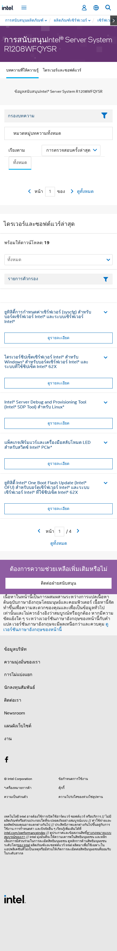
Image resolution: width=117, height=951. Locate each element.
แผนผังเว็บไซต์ (17, 726)
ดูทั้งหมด (85, 191)
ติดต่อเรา (12, 700)
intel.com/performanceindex (24, 833)
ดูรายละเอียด (58, 337)
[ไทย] (96, 7)
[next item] (113, 20)
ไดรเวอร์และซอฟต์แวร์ (62, 70)
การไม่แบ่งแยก (18, 674)
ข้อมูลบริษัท (15, 649)
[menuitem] (70, 20)
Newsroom (14, 713)
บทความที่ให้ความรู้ (22, 70)
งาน (8, 738)
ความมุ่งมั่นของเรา (22, 662)
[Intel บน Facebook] (6, 760)
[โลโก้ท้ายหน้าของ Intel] (15, 899)
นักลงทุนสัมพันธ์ (19, 687)
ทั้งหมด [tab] (20, 162)
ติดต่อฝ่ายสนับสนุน (58, 583)
